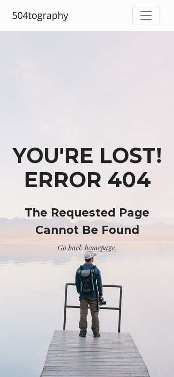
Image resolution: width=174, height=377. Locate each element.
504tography (40, 15)
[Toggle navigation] (146, 15)
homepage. (100, 247)
